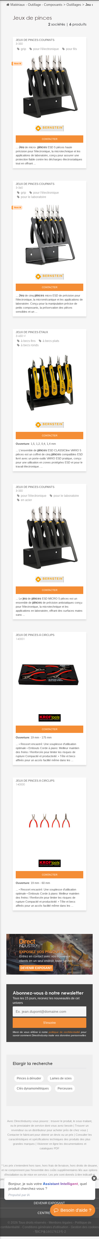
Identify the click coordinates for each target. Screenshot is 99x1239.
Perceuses (65, 1088)
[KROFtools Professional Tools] (49, 717)
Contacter (49, 139)
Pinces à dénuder (29, 1078)
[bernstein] (49, 127)
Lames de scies (61, 1078)
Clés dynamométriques (33, 1088)
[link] (49, 1189)
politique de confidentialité (64, 1032)
